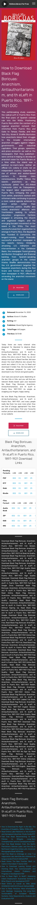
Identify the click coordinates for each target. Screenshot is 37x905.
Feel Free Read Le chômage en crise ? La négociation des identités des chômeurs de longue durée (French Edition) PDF (18, 856)
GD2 (14, 478)
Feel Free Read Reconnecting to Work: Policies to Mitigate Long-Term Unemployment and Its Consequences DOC (18, 839)
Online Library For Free (19, 4)
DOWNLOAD (20, 295)
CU (19, 478)
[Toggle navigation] (33, 3)
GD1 (25, 478)
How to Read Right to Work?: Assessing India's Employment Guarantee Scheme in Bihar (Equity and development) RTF (18, 878)
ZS (31, 478)
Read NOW (20, 287)
